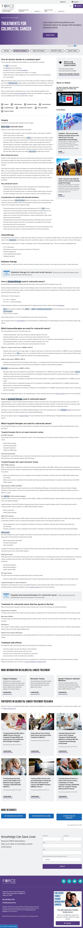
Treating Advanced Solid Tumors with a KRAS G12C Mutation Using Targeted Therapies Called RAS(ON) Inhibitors (12, 783)
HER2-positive (5, 532)
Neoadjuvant (12, 240)
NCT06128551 (18, 790)
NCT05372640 (74, 792)
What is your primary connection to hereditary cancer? (55, 856)
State (44, 842)
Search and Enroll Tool (9, 708)
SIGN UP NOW (50, 35)
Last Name (66, 835)
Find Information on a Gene (41, 816)
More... (60, 151)
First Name (45, 835)
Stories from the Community (69, 817)
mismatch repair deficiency (44, 309)
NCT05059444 (46, 740)
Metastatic (4, 368)
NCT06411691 (46, 790)
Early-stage (5, 127)
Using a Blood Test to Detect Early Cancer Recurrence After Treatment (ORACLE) (41, 735)
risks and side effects (21, 93)
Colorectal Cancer (5, 17)
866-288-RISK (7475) (8, 899)
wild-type (6, 496)
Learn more (7, 751)
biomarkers (24, 70)
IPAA (43, 208)
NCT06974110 (18, 744)
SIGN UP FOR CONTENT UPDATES (69, 74)
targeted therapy (15, 399)
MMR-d (34, 309)
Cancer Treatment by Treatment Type (35, 662)
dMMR (27, 309)
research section (60, 393)
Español (76, 2)
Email (44, 849)
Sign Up (62, 866)
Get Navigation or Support (13, 816)
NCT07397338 (74, 746)
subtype (7, 68)
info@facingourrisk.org (9, 902)
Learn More (7, 692)
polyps (29, 138)
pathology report (13, 83)
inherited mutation (20, 200)
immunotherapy (14, 281)
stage (7, 66)
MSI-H (5, 309)
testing (66, 410)
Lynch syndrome (7, 311)
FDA (18, 353)
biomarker (63, 410)
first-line (77, 372)
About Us (62, 2)
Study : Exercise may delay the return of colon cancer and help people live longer (68, 181)
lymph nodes (32, 151)
